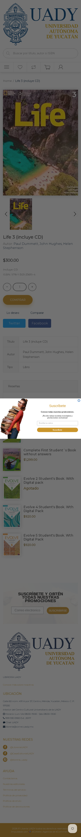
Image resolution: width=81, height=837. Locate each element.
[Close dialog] (79, 400)
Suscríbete (57, 430)
